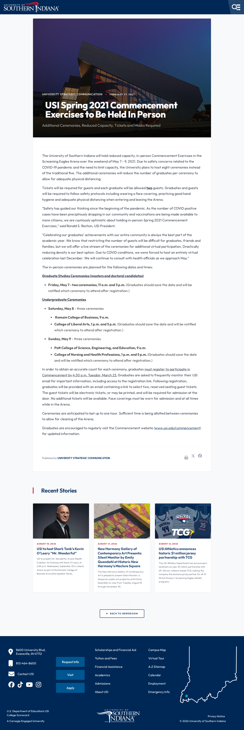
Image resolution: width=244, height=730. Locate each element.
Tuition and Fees (106, 658)
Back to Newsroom (124, 613)
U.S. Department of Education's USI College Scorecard (28, 713)
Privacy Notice (216, 716)
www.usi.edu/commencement (177, 428)
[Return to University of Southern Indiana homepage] (118, 716)
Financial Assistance (109, 667)
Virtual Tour (156, 658)
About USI (101, 692)
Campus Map (157, 650)
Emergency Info (159, 692)
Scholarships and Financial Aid (115, 650)
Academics (102, 675)
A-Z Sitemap (156, 667)
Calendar (154, 675)
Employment (157, 683)
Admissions (102, 683)
